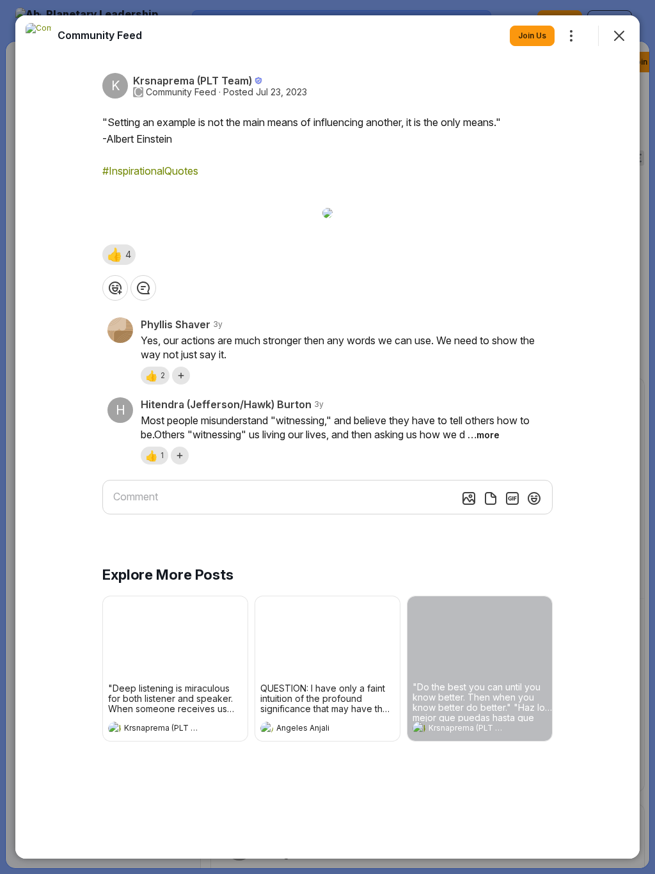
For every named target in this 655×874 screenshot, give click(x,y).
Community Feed (181, 92)
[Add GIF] (512, 498)
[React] (115, 288)
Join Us (532, 35)
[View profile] (114, 728)
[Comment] (143, 288)
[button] (119, 254)
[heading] (162, 729)
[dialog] (327, 437)
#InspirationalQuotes (150, 170)
